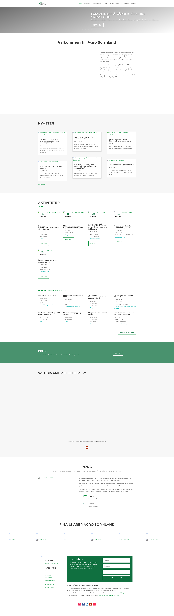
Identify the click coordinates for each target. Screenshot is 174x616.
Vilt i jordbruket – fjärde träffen (121, 165)
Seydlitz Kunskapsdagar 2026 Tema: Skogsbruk (49, 313)
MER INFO (97, 25)
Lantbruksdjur (52, 305)
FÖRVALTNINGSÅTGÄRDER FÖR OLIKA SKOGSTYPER (118, 15)
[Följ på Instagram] (79, 604)
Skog (105, 3)
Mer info (43, 243)
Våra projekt (48, 575)
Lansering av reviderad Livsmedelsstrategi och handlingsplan (49, 141)
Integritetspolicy (49, 587)
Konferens (43, 272)
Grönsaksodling (119, 306)
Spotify (91, 503)
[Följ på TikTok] (94, 604)
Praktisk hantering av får (47, 295)
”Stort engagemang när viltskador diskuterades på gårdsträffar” (85, 166)
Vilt (99, 239)
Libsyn (91, 496)
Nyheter (126, 3)
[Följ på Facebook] (83, 604)
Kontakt (133, 3)
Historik (47, 573)
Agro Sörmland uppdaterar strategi (51, 167)
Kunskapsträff (94, 239)
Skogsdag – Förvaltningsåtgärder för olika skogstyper (48, 227)
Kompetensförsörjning (121, 324)
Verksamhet (96, 3)
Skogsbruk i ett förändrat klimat (97, 313)
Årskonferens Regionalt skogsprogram (48, 261)
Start (80, 3)
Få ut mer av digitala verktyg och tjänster (122, 227)
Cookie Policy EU (50, 584)
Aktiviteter (87, 3)
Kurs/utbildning (44, 305)
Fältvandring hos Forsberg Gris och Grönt (123, 296)
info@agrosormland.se (51, 563)
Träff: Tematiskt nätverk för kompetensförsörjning (124, 313)
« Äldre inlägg (42, 184)
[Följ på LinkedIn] (87, 604)
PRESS (118, 353)
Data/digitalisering (120, 237)
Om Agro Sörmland (114, 3)
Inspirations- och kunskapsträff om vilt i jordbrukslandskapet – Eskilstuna (97, 226)
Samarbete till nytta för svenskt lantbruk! (83, 138)
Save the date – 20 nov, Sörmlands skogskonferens (120, 140)
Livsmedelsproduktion (71, 306)
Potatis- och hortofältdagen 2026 (73, 296)
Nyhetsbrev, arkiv (50, 581)
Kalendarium (48, 577)
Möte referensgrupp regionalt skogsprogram (73, 227)
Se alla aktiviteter (127, 332)
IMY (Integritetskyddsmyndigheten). (109, 595)
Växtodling (80, 306)
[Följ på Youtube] (87, 447)
